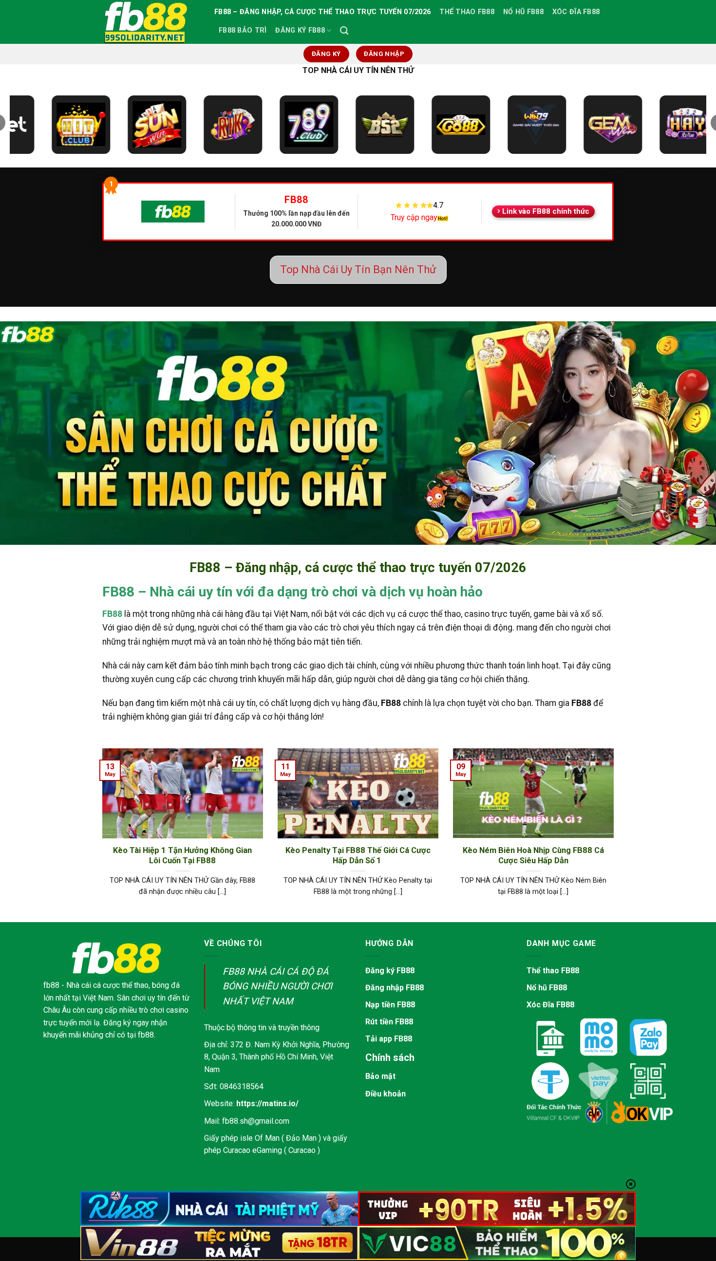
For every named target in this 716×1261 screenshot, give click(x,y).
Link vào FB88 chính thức (545, 211)
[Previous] (100, 834)
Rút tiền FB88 (389, 1021)
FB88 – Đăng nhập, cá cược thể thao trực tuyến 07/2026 (322, 12)
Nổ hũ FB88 (547, 987)
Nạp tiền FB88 (390, 1004)
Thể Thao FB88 (466, 12)
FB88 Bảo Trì (242, 30)
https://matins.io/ (267, 1103)
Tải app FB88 (388, 1038)
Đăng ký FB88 (390, 970)
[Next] (615, 834)
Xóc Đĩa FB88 (576, 12)
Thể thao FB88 (553, 970)
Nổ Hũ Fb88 (523, 12)
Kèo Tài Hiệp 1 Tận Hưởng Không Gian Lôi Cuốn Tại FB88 (182, 856)
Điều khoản (385, 1093)
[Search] (344, 31)
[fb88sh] (151, 22)
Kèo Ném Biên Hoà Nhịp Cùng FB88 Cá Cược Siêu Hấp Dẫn (533, 856)
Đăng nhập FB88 (394, 987)
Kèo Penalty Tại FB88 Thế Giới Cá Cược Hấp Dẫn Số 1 (358, 856)
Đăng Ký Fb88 (299, 30)
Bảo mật (380, 1076)
